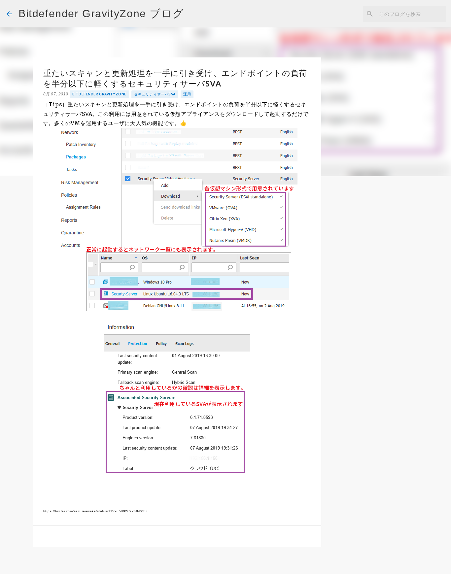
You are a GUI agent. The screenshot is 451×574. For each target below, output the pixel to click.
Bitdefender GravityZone (99, 94)
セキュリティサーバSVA (154, 94)
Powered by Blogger (229, 564)
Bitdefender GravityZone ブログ (101, 13)
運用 (187, 94)
